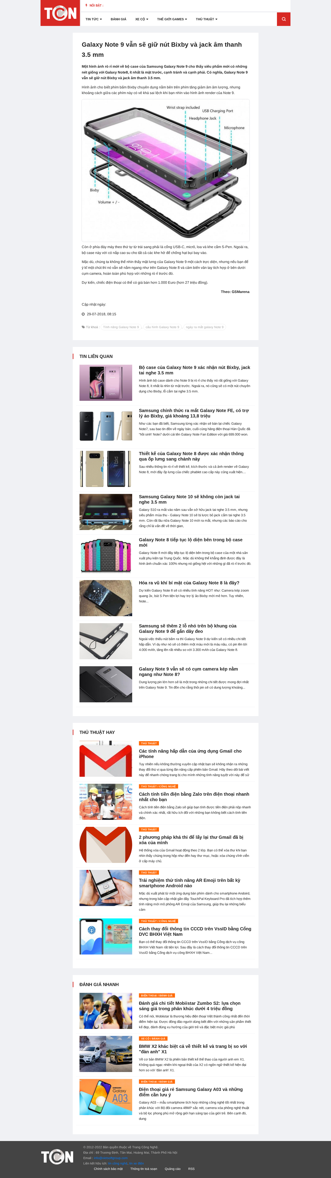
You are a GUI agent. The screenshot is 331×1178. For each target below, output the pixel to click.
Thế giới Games (170, 19)
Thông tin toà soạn (143, 1169)
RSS (191, 1169)
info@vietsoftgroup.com (111, 1158)
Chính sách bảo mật (108, 1169)
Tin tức (92, 19)
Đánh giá (118, 19)
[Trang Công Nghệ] (57, 1156)
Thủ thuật (205, 19)
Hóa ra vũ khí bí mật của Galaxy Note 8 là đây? (189, 582)
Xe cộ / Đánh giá (153, 1038)
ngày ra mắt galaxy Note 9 (205, 327)
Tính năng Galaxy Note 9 (121, 327)
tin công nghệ (117, 1163)
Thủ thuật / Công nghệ (158, 786)
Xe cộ (140, 19)
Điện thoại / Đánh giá (157, 995)
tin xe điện (136, 1163)
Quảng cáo (173, 1169)
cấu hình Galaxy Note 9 (162, 327)
